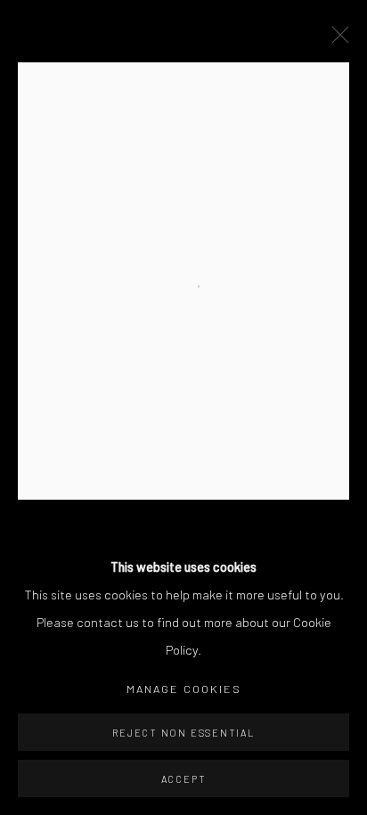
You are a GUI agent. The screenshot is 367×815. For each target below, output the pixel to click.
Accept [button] (184, 779)
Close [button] (335, 40)
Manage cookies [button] (183, 688)
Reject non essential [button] (183, 732)
